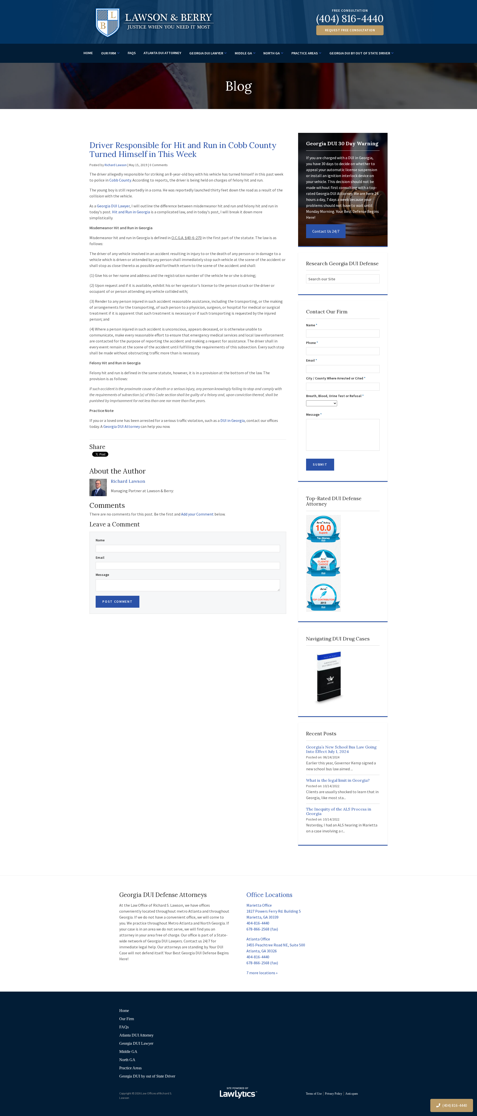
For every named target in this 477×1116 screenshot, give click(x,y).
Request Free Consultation (350, 30)
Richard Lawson (116, 165)
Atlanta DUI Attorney (162, 53)
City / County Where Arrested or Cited (335, 378)
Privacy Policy (333, 1093)
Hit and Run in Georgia (131, 211)
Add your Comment (197, 514)
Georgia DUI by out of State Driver (359, 53)
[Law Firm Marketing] (238, 1093)
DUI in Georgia (232, 420)
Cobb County (120, 180)
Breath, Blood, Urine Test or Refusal (335, 396)
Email (100, 558)
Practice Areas (304, 53)
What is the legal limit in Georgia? (338, 780)
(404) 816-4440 (350, 18)
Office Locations (269, 895)
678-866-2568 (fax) (262, 929)
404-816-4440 (257, 923)
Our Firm (108, 53)
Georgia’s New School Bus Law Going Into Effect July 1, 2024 (341, 749)
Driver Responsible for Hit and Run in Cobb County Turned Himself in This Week (183, 149)
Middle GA (243, 53)
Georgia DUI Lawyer (206, 53)
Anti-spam (351, 1093)
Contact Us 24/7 (325, 231)
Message (102, 575)
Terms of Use (314, 1093)
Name (100, 540)
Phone (312, 343)
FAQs (132, 53)
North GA (271, 53)
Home (88, 53)
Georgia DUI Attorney (121, 426)
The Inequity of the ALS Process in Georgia (338, 811)
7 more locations (260, 972)
